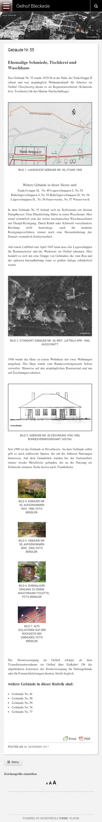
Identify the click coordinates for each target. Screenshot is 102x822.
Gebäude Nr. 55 (21, 49)
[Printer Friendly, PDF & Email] (76, 738)
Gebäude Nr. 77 (22, 711)
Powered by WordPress (39, 818)
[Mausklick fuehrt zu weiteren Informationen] (36, 199)
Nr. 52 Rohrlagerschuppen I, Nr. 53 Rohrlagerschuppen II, (47, 192)
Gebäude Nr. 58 (22, 698)
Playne (74, 818)
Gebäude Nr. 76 (22, 707)
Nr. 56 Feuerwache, (50, 199)
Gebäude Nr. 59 (22, 702)
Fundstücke (65, 467)
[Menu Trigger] (6, 5)
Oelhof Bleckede (33, 6)
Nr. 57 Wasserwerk (76, 199)
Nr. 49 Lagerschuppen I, (58, 190)
